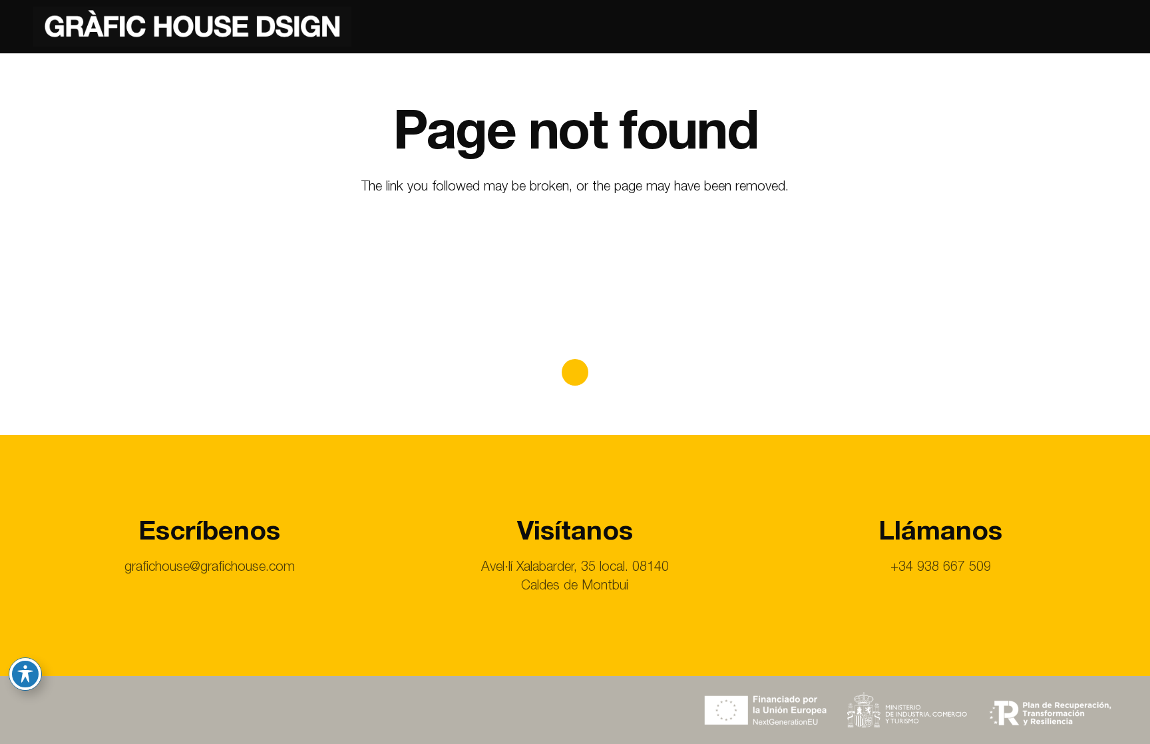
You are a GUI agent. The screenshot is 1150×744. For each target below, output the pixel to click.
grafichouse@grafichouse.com (209, 568)
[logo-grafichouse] (192, 27)
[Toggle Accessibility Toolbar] (25, 674)
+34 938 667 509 (940, 568)
